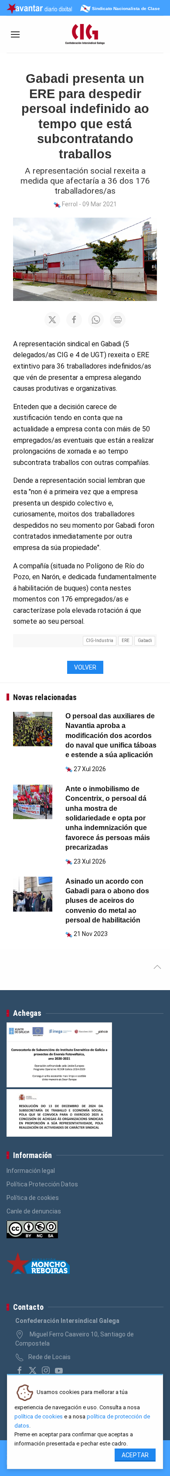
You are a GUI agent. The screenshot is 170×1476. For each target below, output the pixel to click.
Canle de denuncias (34, 1211)
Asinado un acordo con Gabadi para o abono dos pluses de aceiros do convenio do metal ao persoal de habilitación (107, 901)
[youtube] (58, 1370)
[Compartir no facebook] (74, 320)
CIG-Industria (99, 640)
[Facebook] (19, 1370)
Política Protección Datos (42, 1184)
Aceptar (135, 1455)
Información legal (31, 1170)
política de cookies (38, 1416)
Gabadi (145, 640)
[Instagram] (45, 1370)
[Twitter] (32, 1370)
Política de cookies (33, 1197)
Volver (85, 667)
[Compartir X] (52, 320)
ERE (125, 640)
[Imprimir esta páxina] (118, 320)
